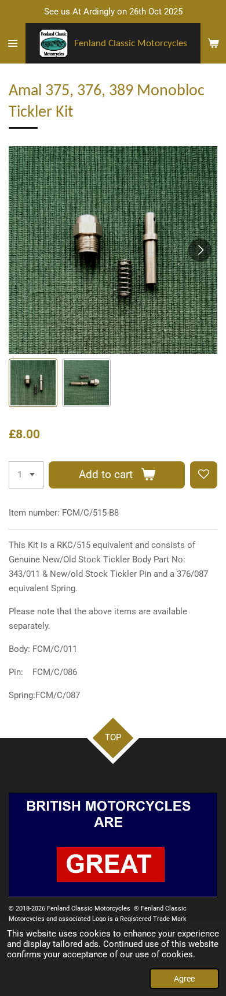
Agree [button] (184, 978)
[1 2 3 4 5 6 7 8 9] (26, 474)
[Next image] (200, 250)
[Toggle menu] (12, 43)
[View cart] (213, 43)
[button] (33, 383)
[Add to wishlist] (203, 474)
